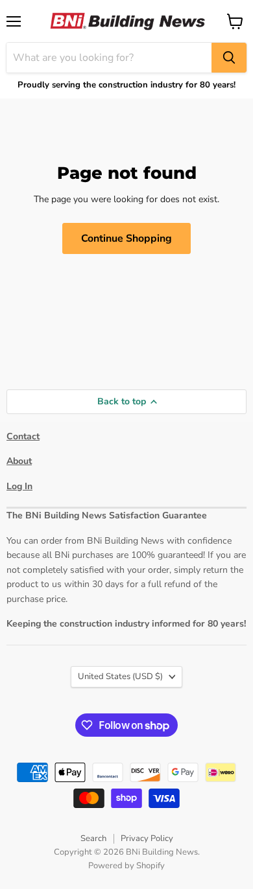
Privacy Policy (147, 838)
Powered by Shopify (126, 866)
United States (120, 676)
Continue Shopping (126, 238)
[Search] (229, 58)
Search (93, 838)
